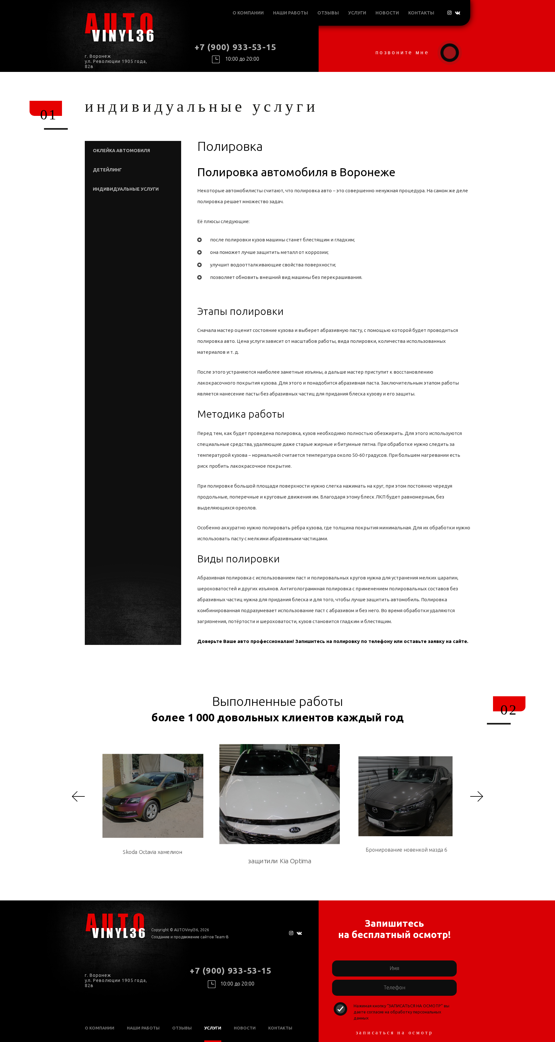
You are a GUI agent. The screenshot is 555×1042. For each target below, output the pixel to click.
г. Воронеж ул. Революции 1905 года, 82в (116, 61)
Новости (387, 12)
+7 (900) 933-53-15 (235, 47)
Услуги (357, 12)
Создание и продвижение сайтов (182, 937)
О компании (248, 12)
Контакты (421, 12)
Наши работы (290, 12)
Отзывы (328, 12)
